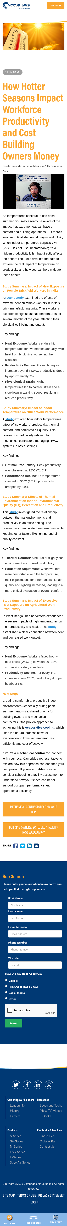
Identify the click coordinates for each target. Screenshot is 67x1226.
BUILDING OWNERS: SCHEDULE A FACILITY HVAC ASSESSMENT (33, 830)
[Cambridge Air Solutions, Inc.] (17, 5)
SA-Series (16, 1141)
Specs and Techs (51, 1105)
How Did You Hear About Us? (23, 974)
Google (13, 981)
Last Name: (15, 911)
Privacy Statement (51, 1195)
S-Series (15, 1136)
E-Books (45, 1116)
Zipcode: (14, 958)
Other (12, 999)
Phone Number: (18, 942)
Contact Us (47, 1146)
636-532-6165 (33, 1222)
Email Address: (17, 927)
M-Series (16, 1146)
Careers (15, 1116)
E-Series (15, 1157)
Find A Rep (47, 1136)
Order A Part (48, 1141)
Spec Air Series (20, 1162)
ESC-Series (17, 1152)
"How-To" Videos (51, 1110)
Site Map (9, 1195)
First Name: (15, 898)
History (14, 1110)
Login (34, 1202)
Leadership (17, 1105)
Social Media (17, 993)
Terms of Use (26, 1195)
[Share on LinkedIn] (29, 845)
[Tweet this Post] (15, 845)
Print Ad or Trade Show (23, 987)
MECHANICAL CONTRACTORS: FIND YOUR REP (33, 809)
